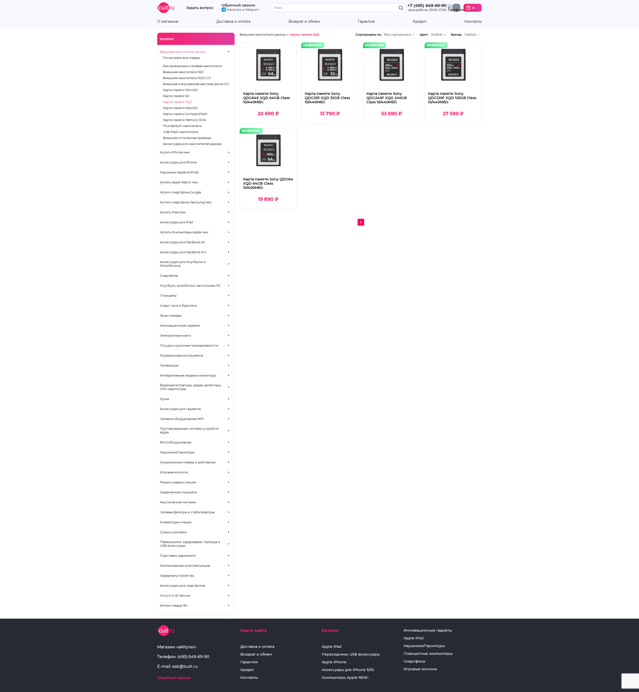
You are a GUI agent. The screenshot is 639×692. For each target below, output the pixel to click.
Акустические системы (178, 502)
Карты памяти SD (176, 96)
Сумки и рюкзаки (173, 532)
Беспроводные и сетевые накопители (192, 66)
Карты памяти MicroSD (180, 90)
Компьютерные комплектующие (185, 565)
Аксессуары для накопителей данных (192, 144)
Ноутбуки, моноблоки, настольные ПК (190, 285)
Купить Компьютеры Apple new (184, 232)
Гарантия (366, 21)
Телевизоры (169, 365)
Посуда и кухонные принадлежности (189, 345)
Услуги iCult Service (175, 595)
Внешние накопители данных (183, 52)
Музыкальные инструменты (181, 355)
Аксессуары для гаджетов (180, 409)
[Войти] (456, 8)
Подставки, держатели (178, 555)
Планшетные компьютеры (428, 654)
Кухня (164, 399)
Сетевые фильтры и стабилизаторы (187, 512)
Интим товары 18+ (174, 605)
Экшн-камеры (170, 315)
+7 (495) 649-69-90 (427, 5)
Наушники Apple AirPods (179, 172)
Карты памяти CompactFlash (185, 114)
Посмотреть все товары (181, 58)
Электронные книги (175, 335)
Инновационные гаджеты (180, 325)
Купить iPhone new (175, 152)
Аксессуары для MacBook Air (182, 242)
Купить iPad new (173, 212)
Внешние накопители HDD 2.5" (187, 78)
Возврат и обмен (304, 21)
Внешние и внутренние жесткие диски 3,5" (196, 84)
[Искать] (400, 8)
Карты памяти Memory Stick (184, 120)
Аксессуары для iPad (176, 222)
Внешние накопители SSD (183, 72)
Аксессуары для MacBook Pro (183, 252)
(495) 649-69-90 (193, 656)
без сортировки (397, 34)
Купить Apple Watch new (179, 182)
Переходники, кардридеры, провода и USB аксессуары (190, 544)
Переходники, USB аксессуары (351, 654)
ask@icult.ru (185, 666)
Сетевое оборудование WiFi (182, 419)
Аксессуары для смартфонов (182, 585)
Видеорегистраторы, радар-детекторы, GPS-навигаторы (190, 387)
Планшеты (168, 295)
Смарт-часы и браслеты (178, 305)
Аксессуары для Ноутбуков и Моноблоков (183, 264)
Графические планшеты (178, 492)
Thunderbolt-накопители (182, 126)
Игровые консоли (174, 472)
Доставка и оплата (233, 21)
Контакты (473, 21)
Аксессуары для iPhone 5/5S (348, 670)
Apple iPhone (334, 662)
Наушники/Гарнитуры (177, 452)
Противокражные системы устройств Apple (189, 430)
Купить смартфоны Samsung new (186, 202)
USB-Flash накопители (180, 132)
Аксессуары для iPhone (178, 162)
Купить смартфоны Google (180, 192)
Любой (436, 34)
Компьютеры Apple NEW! (345, 678)
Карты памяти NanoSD (180, 108)
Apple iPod (414, 638)
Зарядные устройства (177, 575)
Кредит (420, 21)
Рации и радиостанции (178, 482)
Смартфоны (169, 275)
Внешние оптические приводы (187, 138)
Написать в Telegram (242, 9)
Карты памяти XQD (177, 102)
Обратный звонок (238, 5)
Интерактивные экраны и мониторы (188, 375)
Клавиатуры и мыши (175, 522)
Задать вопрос (199, 8)
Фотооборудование (175, 442)
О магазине (167, 21)
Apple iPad (331, 647)
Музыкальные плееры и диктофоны (187, 462)
